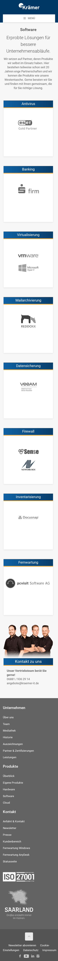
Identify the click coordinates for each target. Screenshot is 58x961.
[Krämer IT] (29, 7)
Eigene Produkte (13, 782)
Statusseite (10, 861)
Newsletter (9, 828)
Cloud (6, 802)
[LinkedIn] (32, 956)
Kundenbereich (12, 841)
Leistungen (9, 757)
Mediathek (9, 730)
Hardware (9, 789)
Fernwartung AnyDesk (16, 854)
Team (6, 724)
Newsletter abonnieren (22, 945)
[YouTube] (26, 956)
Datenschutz (30, 950)
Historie (8, 737)
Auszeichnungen (13, 744)
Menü (31, 18)
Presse (7, 834)
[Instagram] (38, 956)
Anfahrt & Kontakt (14, 821)
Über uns (8, 717)
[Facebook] (20, 956)
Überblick (9, 776)
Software (8, 796)
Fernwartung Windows (16, 848)
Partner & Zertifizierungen (18, 750)
